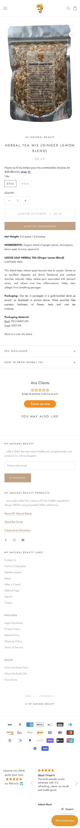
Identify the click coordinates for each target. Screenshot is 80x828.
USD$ (28, 696)
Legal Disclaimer (13, 623)
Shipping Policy (13, 641)
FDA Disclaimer (16, 351)
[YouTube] (23, 540)
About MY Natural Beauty (18, 513)
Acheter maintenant (40, 226)
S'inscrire (18, 478)
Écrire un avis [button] (40, 404)
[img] (14, 779)
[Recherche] (68, 8)
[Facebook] (5, 540)
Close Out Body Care (16, 667)
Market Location (13, 572)
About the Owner (13, 522)
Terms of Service (13, 647)
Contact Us (10, 560)
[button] (32, 783)
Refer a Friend (12, 584)
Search (8, 596)
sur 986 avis (11, 783)
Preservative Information (17, 530)
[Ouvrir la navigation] (5, 8)
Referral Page (11, 590)
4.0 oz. (25, 183)
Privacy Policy (12, 629)
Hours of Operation (15, 566)
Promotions (10, 680)
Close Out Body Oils (15, 673)
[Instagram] (14, 540)
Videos (8, 603)
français (46, 696)
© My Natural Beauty (40, 703)
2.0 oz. (10, 183)
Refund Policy (12, 635)
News (7, 578)
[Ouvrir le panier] (75, 8)
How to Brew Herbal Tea (24, 362)
